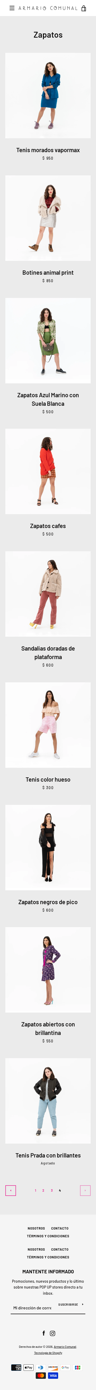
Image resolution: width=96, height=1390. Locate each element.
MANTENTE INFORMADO (48, 1271)
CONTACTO (60, 1228)
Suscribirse (68, 1304)
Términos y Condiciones (48, 1236)
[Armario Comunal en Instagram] (52, 1333)
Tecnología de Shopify (48, 1352)
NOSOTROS (36, 1228)
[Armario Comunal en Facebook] (43, 1333)
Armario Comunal (65, 1346)
